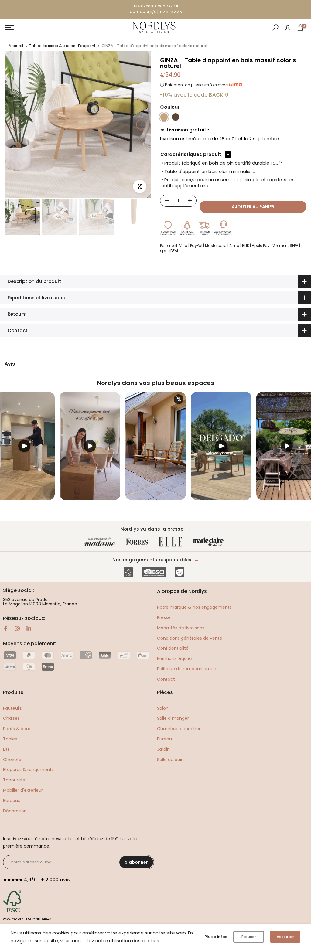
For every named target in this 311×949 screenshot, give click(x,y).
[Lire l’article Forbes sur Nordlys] (138, 542)
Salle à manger (173, 718)
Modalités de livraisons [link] (180, 628)
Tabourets (14, 780)
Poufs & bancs (18, 729)
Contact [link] (166, 679)
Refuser (248, 936)
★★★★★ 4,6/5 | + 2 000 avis (155, 12)
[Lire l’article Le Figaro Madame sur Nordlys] (101, 542)
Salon (163, 708)
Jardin (163, 749)
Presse (164, 617)
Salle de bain (170, 760)
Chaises (11, 718)
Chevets (12, 760)
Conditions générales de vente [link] (189, 638)
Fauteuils (12, 708)
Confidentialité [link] (173, 648)
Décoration (15, 811)
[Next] (141, 124)
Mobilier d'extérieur (23, 790)
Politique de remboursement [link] (187, 669)
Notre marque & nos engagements (194, 607)
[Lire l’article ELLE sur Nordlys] (172, 542)
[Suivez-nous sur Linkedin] (29, 628)
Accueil (16, 46)
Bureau (164, 739)
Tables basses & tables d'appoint (62, 46)
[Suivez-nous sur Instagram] (17, 628)
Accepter (285, 936)
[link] (288, 27)
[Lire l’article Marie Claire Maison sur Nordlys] (209, 542)
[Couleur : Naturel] (164, 117)
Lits (6, 749)
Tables (10, 739)
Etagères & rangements (28, 770)
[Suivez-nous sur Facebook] (6, 628)
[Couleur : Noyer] (175, 117)
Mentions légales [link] (175, 658)
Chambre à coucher (178, 729)
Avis (10, 364)
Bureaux (11, 801)
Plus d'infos (215, 937)
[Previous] (14, 124)
